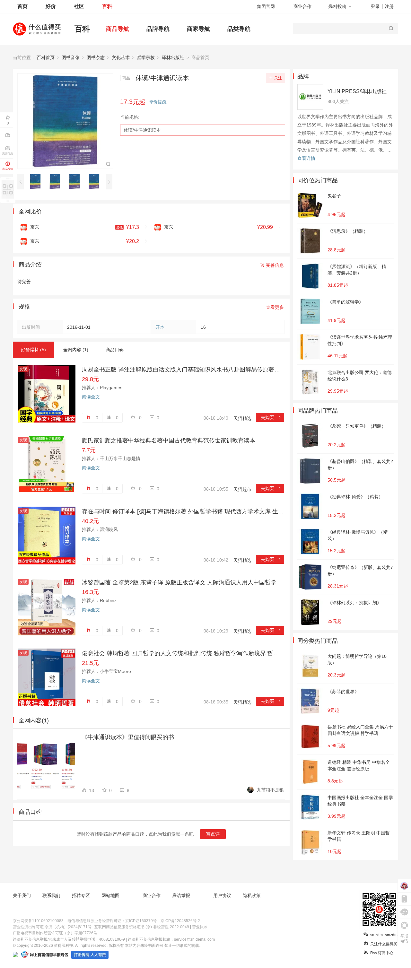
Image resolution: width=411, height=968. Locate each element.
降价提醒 (158, 101)
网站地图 (110, 895)
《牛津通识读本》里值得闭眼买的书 (128, 737)
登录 (375, 6)
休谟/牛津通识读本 (142, 130)
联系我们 (51, 895)
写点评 (213, 834)
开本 (159, 327)
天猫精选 (242, 418)
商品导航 (117, 29)
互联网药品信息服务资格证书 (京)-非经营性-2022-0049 (141, 927)
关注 (278, 78)
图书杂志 (96, 57)
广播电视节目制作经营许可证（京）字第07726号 (55, 933)
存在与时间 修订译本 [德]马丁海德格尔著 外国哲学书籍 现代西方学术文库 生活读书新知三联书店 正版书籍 (183, 511)
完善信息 (275, 265)
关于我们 (22, 895)
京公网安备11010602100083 (38, 921)
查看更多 (275, 307)
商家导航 (198, 29)
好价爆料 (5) (33, 349)
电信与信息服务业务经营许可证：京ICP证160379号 (112, 921)
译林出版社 (173, 57)
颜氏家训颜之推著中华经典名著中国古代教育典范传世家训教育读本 (168, 440)
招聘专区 (81, 895)
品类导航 (238, 29)
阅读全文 (91, 396)
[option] (37, 181)
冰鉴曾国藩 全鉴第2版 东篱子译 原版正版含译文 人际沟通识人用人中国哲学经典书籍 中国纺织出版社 (183, 582)
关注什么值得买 (383, 944)
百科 (107, 6)
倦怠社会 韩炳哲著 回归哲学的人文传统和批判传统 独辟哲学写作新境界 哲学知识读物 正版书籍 (183, 653)
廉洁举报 (181, 895)
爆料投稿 (337, 6)
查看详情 (306, 158)
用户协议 (222, 895)
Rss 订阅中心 (381, 953)
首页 (22, 6)
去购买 (271, 417)
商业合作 (302, 6)
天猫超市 (242, 489)
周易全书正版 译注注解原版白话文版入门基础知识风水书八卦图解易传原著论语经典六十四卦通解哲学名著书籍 (183, 369)
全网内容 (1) (75, 349)
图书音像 (71, 57)
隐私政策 (252, 895)
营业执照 (199, 927)
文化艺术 (121, 57)
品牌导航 (158, 29)
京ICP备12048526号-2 (180, 921)
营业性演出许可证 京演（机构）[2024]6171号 (52, 927)
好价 (51, 6)
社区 (79, 6)
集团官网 (266, 6)
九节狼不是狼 (270, 789)
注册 (389, 6)
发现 (23, 369)
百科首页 (46, 57)
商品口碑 (115, 349)
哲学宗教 (146, 57)
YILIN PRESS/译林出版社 (357, 91)
